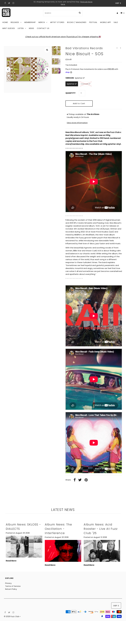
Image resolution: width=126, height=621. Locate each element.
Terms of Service (13, 586)
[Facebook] (5, 3)
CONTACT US (43, 28)
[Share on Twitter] (80, 480)
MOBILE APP (105, 22)
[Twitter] (9, 3)
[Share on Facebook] (75, 480)
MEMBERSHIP (30, 22)
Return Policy (11, 589)
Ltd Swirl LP (85, 84)
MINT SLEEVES (8, 28)
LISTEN (21, 28)
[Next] (47, 69)
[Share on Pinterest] (86, 480)
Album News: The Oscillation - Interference (58, 528)
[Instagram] (13, 3)
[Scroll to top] (121, 616)
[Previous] (8, 69)
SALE (116, 22)
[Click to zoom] (47, 50)
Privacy (8, 583)
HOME (5, 22)
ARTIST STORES (57, 22)
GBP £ (118, 3)
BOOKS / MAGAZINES (76, 22)
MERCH (42, 22)
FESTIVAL (93, 22)
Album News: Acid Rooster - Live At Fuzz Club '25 (100, 528)
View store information (77, 122)
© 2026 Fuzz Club (12, 616)
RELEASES (15, 22)
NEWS (31, 28)
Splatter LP (72, 84)
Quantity (70, 93)
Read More (11, 560)
